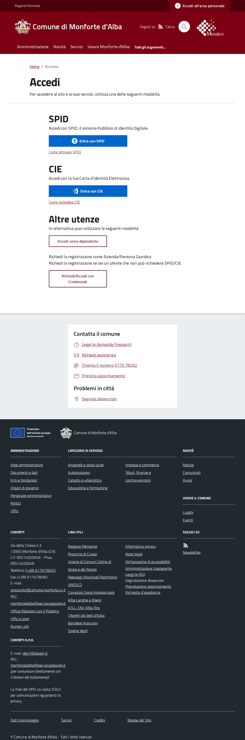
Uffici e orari (20, 619)
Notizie (188, 465)
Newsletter (192, 552)
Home (34, 66)
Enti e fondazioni (24, 480)
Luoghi (188, 512)
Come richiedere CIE (64, 202)
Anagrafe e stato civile (86, 465)
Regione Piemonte (27, 5)
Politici (16, 503)
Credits (99, 720)
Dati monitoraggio (25, 720)
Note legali (134, 554)
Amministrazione (33, 46)
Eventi (188, 520)
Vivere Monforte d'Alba (109, 46)
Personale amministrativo (31, 495)
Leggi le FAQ (135, 574)
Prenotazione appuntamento (148, 586)
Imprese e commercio (142, 465)
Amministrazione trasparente (148, 568)
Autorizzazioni (79, 472)
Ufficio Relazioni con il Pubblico (35, 611)
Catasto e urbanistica (84, 480)
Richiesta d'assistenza (142, 592)
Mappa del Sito (139, 720)
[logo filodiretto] (213, 26)
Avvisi (187, 480)
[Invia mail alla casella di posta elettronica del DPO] (35, 653)
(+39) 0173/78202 (41, 570)
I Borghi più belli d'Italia (86, 615)
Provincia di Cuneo (82, 554)
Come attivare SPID (65, 152)
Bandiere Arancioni (83, 623)
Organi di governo (25, 488)
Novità (59, 46)
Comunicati (191, 472)
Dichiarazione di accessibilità (147, 562)
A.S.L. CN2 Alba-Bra (84, 608)
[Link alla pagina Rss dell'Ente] (186, 545)
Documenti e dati (24, 472)
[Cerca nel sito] (184, 26)
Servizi (76, 46)
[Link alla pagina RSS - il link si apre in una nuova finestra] (160, 26)
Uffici (14, 511)
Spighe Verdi (77, 631)
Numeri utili (20, 626)
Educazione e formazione (87, 488)
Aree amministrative (27, 465)
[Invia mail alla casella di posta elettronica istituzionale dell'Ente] (38, 590)
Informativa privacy (140, 546)
